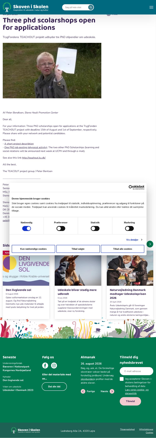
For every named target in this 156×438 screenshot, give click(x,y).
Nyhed (8, 253)
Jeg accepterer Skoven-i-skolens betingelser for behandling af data (138, 386)
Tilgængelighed (127, 429)
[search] (90, 7)
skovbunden (87, 379)
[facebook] (45, 366)
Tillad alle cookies (122, 249)
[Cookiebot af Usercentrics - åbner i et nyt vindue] (131, 187)
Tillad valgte (78, 249)
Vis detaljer (132, 239)
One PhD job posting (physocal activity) (25, 147)
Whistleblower (146, 429)
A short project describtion (19, 143)
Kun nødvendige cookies (33, 249)
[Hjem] (25, 7)
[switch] (61, 228)
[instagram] (54, 366)
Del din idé (54, 386)
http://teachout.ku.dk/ (34, 157)
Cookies (149, 432)
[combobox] (75, 7)
